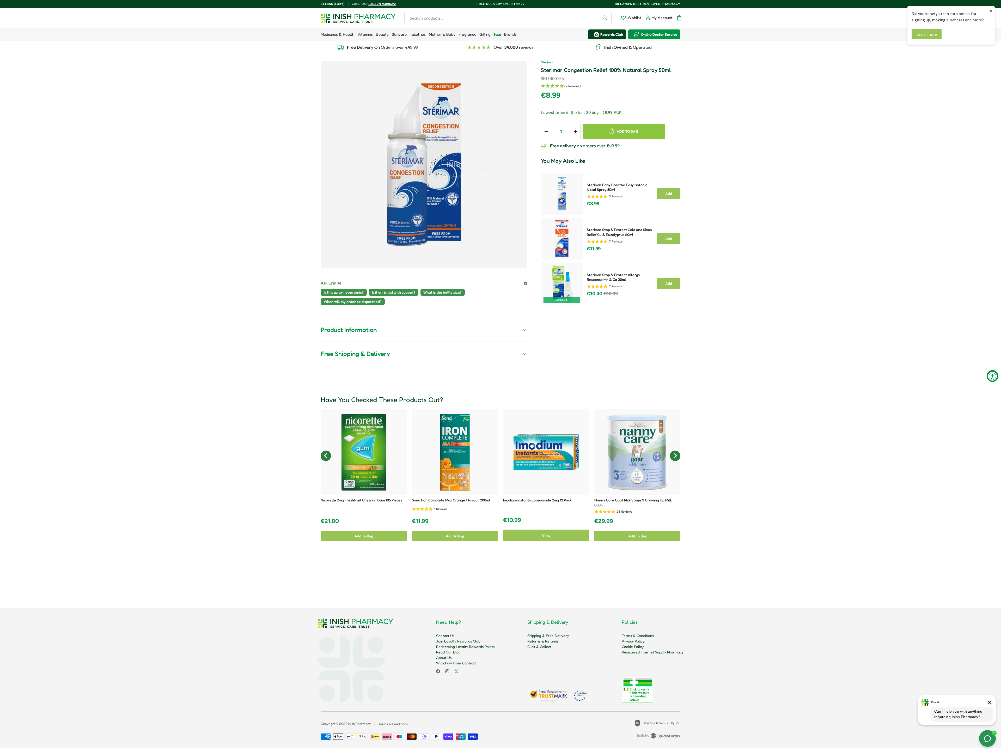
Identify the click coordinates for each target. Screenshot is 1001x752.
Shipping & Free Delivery (548, 635)
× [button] (991, 11)
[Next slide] (675, 456)
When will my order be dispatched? (353, 301)
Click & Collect (539, 646)
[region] (500, 477)
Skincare (399, 34)
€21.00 (330, 521)
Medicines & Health (337, 34)
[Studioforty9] (658, 736)
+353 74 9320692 (382, 4)
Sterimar (547, 62)
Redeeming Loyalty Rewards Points (465, 646)
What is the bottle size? (442, 292)
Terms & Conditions (638, 635)
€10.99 (512, 520)
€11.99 (594, 249)
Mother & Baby (442, 34)
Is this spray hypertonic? (344, 292)
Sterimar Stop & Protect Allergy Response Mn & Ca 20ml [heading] (613, 277)
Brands (510, 34)
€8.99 (593, 204)
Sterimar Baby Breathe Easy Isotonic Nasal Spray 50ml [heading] (617, 187)
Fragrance (467, 34)
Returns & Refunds (543, 641)
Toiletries (418, 34)
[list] (424, 164)
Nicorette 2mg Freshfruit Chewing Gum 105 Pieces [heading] (361, 500)
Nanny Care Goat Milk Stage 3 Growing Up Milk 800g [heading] (633, 502)
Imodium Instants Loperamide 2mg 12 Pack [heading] (537, 500)
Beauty (382, 34)
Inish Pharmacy (359, 723)
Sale (497, 34)
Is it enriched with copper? (393, 292)
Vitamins (365, 34)
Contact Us (445, 635)
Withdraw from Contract (456, 663)
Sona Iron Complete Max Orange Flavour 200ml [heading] (451, 500)
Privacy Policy (633, 641)
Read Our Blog (448, 652)
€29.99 (603, 521)
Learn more (926, 34)
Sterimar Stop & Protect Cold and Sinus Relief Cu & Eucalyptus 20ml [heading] (619, 232)
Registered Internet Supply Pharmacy (652, 652)
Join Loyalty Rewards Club (458, 641)
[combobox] (508, 18)
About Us (443, 657)
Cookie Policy (633, 646)
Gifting (484, 34)
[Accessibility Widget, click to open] (992, 376)
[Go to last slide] (326, 456)
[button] (679, 17)
